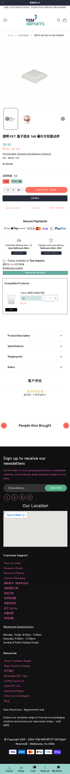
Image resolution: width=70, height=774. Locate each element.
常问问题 (9, 618)
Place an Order (12, 563)
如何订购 (9, 593)
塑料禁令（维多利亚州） (17, 583)
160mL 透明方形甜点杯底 (32, 293)
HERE (6, 725)
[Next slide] (63, 119)
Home (10, 36)
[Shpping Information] (18, 241)
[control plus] (20, 190)
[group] (10, 119)
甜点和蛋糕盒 (24, 36)
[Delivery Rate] (51, 241)
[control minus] (6, 190)
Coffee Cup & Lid (14, 681)
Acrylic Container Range (17, 660)
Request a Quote (13, 568)
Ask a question (57, 208)
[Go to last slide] (7, 119)
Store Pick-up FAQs (35, 273)
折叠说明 (9, 613)
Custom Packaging (14, 578)
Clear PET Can (12, 686)
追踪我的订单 (11, 588)
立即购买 (35, 198)
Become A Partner (14, 573)
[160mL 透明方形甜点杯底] (11, 298)
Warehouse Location (13, 268)
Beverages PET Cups (16, 676)
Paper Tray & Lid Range (17, 666)
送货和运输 (10, 598)
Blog (6, 701)
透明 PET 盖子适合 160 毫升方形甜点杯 (49, 36)
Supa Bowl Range (14, 691)
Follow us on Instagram (17, 695)
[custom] (7, 497)
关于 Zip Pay (11, 608)
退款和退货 (10, 603)
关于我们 (9, 670)
